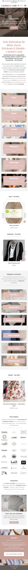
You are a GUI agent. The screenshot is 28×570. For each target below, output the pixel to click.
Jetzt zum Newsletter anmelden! (14, 554)
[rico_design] (24, 462)
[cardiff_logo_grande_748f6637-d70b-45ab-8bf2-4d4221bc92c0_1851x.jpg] (24, 473)
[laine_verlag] (14, 438)
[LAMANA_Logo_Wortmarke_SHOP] (4, 467)
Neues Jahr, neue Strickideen (14, 513)
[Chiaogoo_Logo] (4, 432)
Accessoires (20, 80)
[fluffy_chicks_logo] (14, 456)
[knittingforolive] (24, 444)
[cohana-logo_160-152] (4, 438)
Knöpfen (24, 78)
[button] (3, 215)
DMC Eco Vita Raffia (14, 225)
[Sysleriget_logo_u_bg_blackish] (14, 444)
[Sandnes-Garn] (24, 450)
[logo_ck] (24, 432)
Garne (15, 74)
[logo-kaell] (14, 463)
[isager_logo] (24, 468)
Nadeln (10, 78)
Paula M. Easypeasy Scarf (14, 263)
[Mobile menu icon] (25, 5)
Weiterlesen (13, 522)
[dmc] (4, 456)
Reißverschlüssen (7, 80)
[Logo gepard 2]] (4, 444)
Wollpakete (13, 82)
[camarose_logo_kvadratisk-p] (14, 450)
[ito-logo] (4, 473)
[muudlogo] (24, 456)
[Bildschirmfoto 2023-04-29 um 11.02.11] (24, 438)
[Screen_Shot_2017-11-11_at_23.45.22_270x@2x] (4, 450)
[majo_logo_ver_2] (14, 473)
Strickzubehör (16, 78)
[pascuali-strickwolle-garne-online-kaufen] (14, 468)
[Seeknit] (14, 432)
